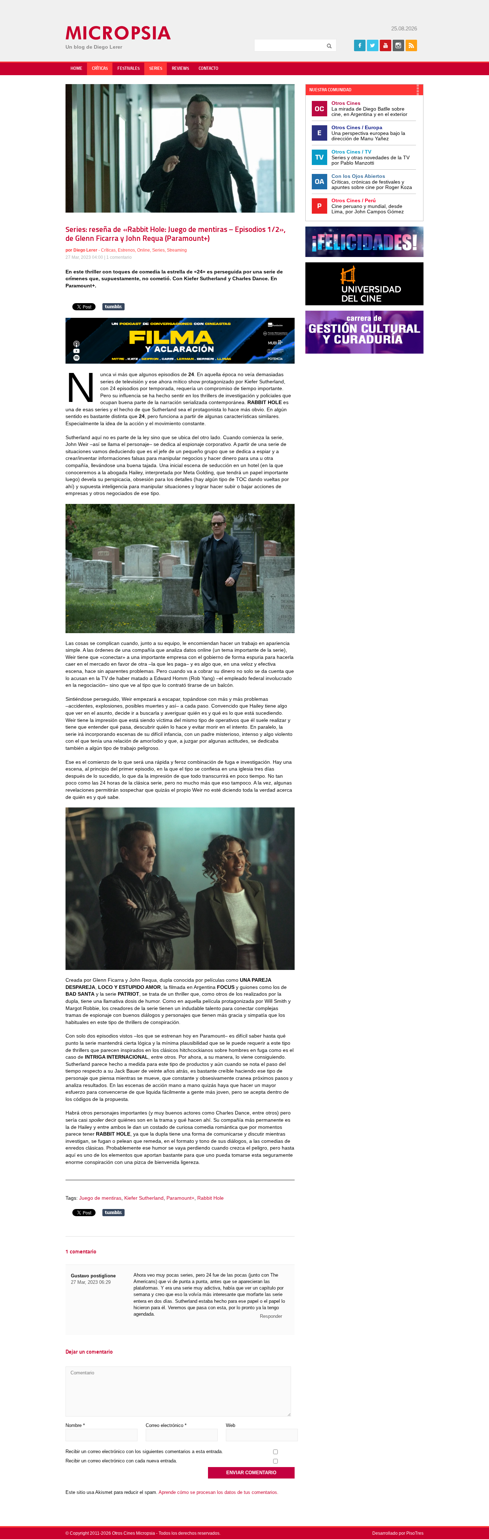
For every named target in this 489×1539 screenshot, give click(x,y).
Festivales (128, 69)
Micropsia (119, 33)
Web (230, 1425)
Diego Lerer (85, 250)
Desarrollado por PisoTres (397, 1533)
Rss (411, 45)
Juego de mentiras (100, 1198)
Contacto (208, 69)
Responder (271, 1316)
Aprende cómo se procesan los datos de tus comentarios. (219, 1492)
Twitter (372, 45)
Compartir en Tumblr (113, 306)
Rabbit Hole (210, 1198)
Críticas (100, 69)
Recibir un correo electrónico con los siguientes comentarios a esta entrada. (144, 1451)
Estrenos (126, 250)
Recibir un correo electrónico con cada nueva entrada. (121, 1460)
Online (143, 250)
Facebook (359, 45)
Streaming (177, 250)
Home (76, 69)
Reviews (180, 69)
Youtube (385, 45)
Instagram (398, 45)
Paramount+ (180, 1198)
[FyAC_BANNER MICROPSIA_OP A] (180, 362)
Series (155, 69)
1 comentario (119, 257)
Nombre (75, 1425)
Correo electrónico (166, 1425)
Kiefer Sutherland (144, 1198)
